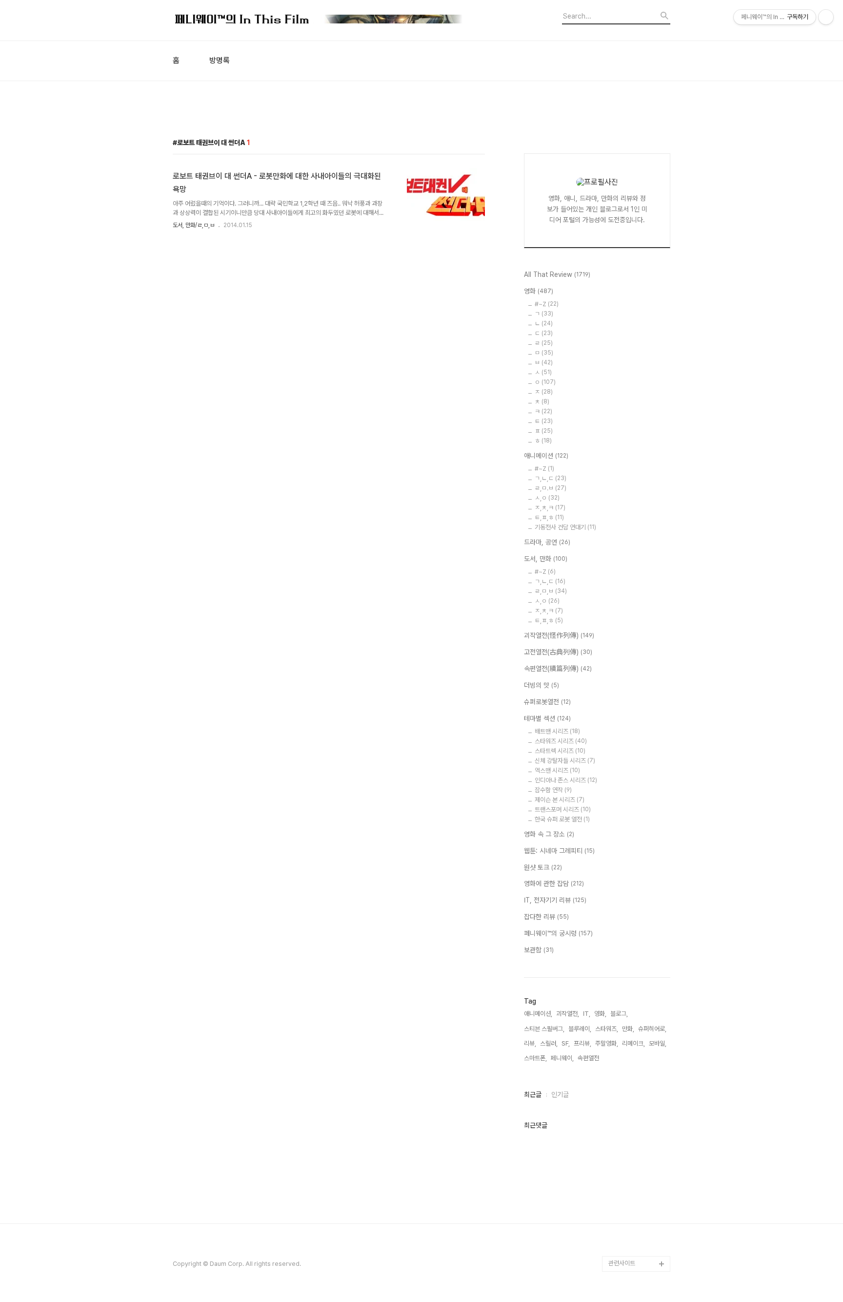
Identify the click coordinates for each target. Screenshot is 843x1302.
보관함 (539, 950)
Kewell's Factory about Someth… (632, 1130)
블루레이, (579, 1028)
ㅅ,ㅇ (547, 498)
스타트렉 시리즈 (560, 751)
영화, (600, 1013)
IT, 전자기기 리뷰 (555, 900)
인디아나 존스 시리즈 (566, 780)
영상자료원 (622, 1045)
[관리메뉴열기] (826, 17)
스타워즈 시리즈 (561, 741)
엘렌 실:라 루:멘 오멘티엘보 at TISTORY (639, 1068)
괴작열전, (567, 1013)
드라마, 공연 (547, 542)
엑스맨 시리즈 (557, 770)
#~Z (547, 304)
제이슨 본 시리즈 (559, 799)
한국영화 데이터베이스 (636, 1029)
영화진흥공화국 (627, 966)
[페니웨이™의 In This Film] (319, 20)
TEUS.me (622, 857)
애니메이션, (538, 1013)
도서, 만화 (545, 559)
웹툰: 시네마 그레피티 (559, 851)
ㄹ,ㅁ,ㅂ (551, 591)
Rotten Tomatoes (634, 920)
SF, (566, 1043)
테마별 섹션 (547, 718)
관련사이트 (621, 1263)
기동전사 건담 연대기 (565, 527)
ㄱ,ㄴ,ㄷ (550, 478)
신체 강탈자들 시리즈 (565, 760)
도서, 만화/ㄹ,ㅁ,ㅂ (194, 225)
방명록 (219, 60)
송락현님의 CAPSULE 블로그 (637, 1099)
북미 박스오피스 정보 (634, 935)
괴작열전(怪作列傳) (559, 635)
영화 (538, 291)
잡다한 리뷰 (546, 917)
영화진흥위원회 (627, 1232)
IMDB (616, 904)
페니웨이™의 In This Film (634, 1162)
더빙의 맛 (541, 685)
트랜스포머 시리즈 (563, 809)
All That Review (557, 274)
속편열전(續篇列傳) (558, 668)
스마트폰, (535, 1058)
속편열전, (589, 1058)
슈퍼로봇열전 (547, 702)
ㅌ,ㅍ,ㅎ (549, 517)
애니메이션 (546, 456)
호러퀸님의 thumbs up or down (638, 1193)
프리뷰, (582, 1043)
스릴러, (549, 1043)
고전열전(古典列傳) (558, 652)
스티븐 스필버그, (544, 1028)
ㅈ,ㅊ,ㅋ (550, 507)
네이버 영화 (623, 873)
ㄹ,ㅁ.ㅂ (550, 488)
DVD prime (624, 888)
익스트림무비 (625, 982)
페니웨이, (562, 1058)
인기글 (560, 1094)
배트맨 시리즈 (557, 731)
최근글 (533, 1094)
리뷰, (530, 1043)
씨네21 (617, 951)
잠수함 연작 (553, 790)
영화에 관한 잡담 (554, 883)
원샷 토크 (543, 867)
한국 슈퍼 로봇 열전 (562, 819)
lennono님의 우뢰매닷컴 (637, 1005)
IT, (586, 1013)
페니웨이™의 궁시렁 (558, 933)
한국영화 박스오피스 (634, 1248)
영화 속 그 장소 (549, 834)
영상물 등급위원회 (631, 1216)
